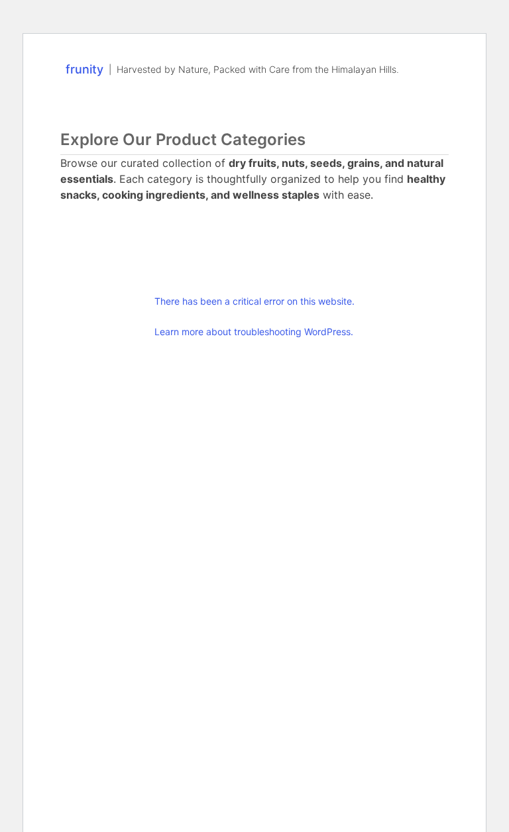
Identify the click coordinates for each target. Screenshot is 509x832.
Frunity (84, 69)
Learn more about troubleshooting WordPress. (253, 331)
